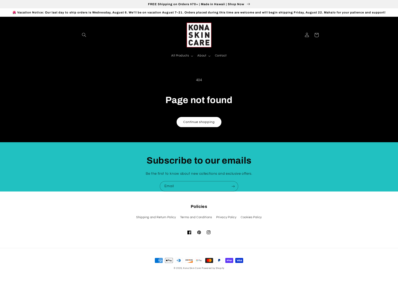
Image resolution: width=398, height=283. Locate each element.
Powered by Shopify (213, 268)
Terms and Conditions (196, 217)
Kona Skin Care (192, 268)
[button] (84, 35)
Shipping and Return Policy (156, 217)
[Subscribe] (233, 186)
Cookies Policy (251, 217)
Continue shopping (199, 122)
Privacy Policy (226, 217)
